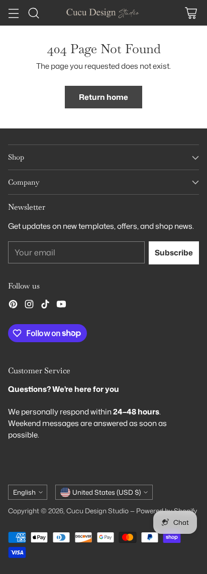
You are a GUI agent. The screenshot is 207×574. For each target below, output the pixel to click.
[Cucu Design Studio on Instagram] (29, 305)
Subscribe (174, 252)
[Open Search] (33, 13)
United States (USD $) (106, 492)
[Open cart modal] (190, 13)
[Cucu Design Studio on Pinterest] (13, 305)
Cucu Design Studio (97, 510)
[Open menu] (13, 13)
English (24, 492)
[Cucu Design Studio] (103, 13)
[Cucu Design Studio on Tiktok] (45, 305)
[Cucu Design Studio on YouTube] (61, 305)
